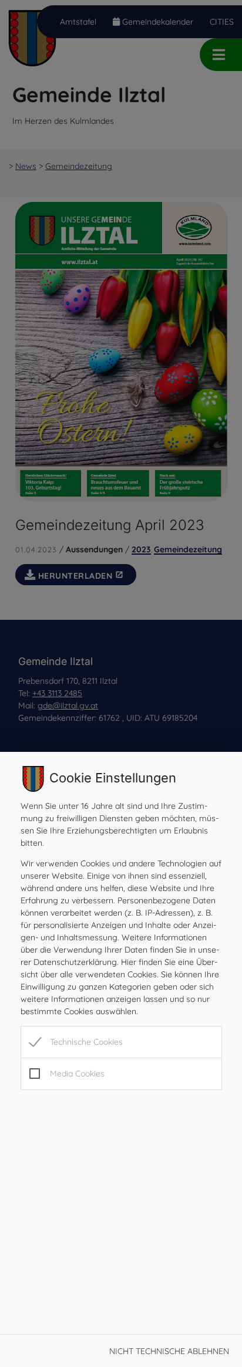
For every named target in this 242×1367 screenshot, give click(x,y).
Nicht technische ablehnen (169, 1351)
